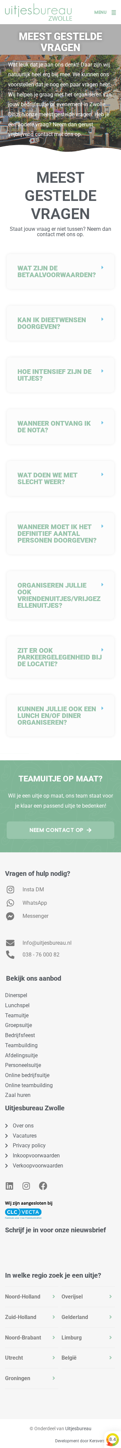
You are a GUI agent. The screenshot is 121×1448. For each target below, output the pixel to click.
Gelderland (75, 1317)
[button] (60, 271)
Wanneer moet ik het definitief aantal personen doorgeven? (56, 533)
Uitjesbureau (78, 1428)
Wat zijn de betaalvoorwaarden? (56, 271)
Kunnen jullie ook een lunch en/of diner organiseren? (56, 715)
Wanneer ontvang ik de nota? (54, 426)
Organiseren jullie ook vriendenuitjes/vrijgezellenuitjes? (58, 595)
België (69, 1358)
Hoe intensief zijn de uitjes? (54, 375)
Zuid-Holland (20, 1317)
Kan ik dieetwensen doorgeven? (51, 323)
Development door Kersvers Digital (86, 1441)
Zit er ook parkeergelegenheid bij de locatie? (59, 657)
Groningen (17, 1378)
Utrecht (14, 1358)
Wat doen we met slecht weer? (47, 478)
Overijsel (72, 1296)
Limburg (72, 1337)
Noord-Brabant (23, 1337)
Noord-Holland (22, 1296)
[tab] (31, 1297)
